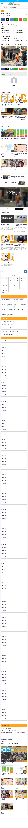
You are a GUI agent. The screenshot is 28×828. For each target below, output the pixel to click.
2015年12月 (4, 506)
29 (3, 290)
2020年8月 (3, 382)
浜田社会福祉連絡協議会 (7, 299)
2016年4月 (3, 493)
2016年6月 (3, 486)
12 (17, 283)
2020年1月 (3, 394)
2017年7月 (3, 445)
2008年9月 (3, 674)
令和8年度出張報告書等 (6, 743)
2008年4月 (3, 690)
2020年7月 (3, 385)
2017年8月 (3, 442)
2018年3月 (3, 436)
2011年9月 (3, 569)
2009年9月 (3, 636)
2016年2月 (3, 499)
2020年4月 (3, 391)
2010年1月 (3, 623)
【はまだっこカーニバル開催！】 (8, 334)
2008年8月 (3, 677)
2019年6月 (3, 410)
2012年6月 (3, 556)
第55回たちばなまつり (6, 728)
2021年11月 (4, 356)
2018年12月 (4, 420)
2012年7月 (3, 553)
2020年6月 (3, 388)
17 (10, 285)
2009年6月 (3, 645)
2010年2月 (3, 620)
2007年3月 (3, 706)
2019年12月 (4, 398)
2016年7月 (3, 483)
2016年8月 (3, 480)
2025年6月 (3, 340)
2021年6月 (3, 366)
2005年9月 (3, 718)
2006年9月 (3, 712)
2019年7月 (3, 407)
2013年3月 (3, 537)
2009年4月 (3, 652)
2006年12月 (4, 709)
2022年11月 (4, 350)
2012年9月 (3, 547)
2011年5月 (3, 579)
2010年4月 (3, 614)
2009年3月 (3, 655)
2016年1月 (3, 502)
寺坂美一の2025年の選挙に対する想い (9, 327)
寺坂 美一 (14, 85)
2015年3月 (3, 512)
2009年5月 (3, 648)
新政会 (22, 299)
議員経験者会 (12, 309)
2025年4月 (3, 347)
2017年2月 (3, 461)
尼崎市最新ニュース (8, 725)
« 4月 (2, 292)
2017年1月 (3, 464)
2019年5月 (3, 413)
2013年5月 (3, 531)
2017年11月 (4, 439)
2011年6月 (3, 575)
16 (6, 285)
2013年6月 (3, 528)
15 (3, 285)
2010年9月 (3, 601)
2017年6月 (3, 448)
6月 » (6, 292)
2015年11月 (4, 509)
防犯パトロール (21, 309)
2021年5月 (3, 369)
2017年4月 (3, 455)
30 (6, 290)
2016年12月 (4, 467)
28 (25, 287)
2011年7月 (3, 572)
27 (21, 287)
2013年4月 (3, 534)
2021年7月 (3, 363)
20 (21, 285)
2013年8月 (3, 525)
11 (14, 283)
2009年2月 (3, 658)
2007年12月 (4, 699)
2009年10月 (4, 633)
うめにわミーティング (6, 730)
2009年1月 (3, 661)
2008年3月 (3, 693)
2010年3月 (3, 617)
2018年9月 (3, 429)
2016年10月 (4, 474)
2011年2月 (3, 588)
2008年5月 (3, 687)
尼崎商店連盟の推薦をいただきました (9, 331)
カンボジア (5, 309)
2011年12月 (4, 566)
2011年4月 (3, 582)
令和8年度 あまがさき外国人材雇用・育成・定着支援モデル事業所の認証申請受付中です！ (14, 739)
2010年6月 (3, 607)
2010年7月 (3, 604)
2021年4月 (3, 372)
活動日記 (2, 10)
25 (14, 287)
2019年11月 (4, 401)
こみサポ (18, 304)
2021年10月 (4, 359)
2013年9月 (3, 521)
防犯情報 (16, 299)
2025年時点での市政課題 (6, 324)
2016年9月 (3, 477)
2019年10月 (4, 404)
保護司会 (24, 304)
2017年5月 (3, 452)
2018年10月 (4, 426)
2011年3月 (3, 585)
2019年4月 (3, 417)
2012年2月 (3, 560)
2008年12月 (4, 664)
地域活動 (4, 304)
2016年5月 (3, 490)
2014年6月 (3, 515)
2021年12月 (4, 353)
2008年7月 (3, 680)
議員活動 (11, 314)
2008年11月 (4, 668)
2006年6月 (3, 715)
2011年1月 (3, 591)
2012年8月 (3, 550)
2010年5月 (3, 610)
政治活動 (4, 314)
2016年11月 (4, 471)
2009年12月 (4, 626)
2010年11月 (4, 598)
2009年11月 (4, 629)
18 (14, 285)
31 (10, 290)
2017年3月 (3, 458)
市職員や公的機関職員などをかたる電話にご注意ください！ (13, 733)
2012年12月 (4, 544)
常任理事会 (11, 304)
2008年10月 (4, 671)
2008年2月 (3, 696)
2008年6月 (3, 683)
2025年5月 (3, 344)
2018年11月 (4, 423)
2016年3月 (3, 496)
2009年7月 (3, 642)
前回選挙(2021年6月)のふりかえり (8, 321)
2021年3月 (3, 375)
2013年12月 (4, 518)
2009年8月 (3, 639)
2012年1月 (3, 563)
